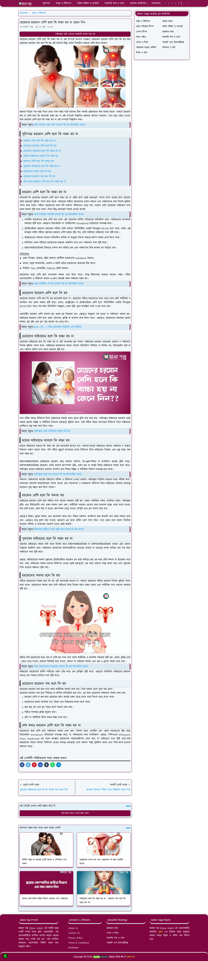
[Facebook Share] (22, 764)
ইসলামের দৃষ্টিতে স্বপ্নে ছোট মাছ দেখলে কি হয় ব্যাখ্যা (59, 529)
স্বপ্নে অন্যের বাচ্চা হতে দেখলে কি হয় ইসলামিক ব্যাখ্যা (59, 125)
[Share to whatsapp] (52, 764)
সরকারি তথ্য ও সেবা (115, 938)
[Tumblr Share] (46, 764)
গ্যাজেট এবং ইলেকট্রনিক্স (117, 943)
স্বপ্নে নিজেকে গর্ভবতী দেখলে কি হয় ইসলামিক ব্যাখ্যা (59, 214)
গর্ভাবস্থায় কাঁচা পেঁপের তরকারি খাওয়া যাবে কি (75, 34)
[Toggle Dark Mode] (184, 3)
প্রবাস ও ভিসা (112, 933)
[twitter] (179, 3)
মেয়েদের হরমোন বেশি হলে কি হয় (39, 146)
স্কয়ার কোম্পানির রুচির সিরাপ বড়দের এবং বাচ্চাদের (45, 898)
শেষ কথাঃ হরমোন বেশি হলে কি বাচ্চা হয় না (44, 181)
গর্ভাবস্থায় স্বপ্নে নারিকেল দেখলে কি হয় (52, 431)
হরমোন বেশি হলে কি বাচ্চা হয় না (39, 141)
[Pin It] (34, 764)
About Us (73, 928)
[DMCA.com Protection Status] (100, 956)
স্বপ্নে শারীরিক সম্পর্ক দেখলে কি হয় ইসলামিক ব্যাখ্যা (58, 284)
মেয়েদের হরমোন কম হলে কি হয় (39, 176)
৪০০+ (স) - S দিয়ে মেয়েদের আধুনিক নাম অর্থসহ (57, 327)
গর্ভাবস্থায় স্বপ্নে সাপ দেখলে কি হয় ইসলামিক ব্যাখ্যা (58, 474)
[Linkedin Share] (40, 764)
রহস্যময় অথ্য (112, 928)
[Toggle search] (188, 3)
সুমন (162, 932)
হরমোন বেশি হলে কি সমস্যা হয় (38, 161)
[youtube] (172, 3)
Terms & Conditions (78, 943)
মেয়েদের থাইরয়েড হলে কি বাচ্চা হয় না (42, 151)
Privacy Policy (75, 938)
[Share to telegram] (58, 764)
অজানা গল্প (131, 956)
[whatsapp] (168, 3)
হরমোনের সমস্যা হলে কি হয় (37, 171)
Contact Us (74, 933)
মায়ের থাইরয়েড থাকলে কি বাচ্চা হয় (40, 156)
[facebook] (165, 3)
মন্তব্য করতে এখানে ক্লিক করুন (77, 813)
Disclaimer (73, 947)
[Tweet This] (28, 764)
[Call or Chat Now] (5, 956)
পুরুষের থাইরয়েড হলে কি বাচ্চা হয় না (41, 166)
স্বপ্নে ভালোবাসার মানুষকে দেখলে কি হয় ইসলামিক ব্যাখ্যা (61, 666)
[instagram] (175, 3)
